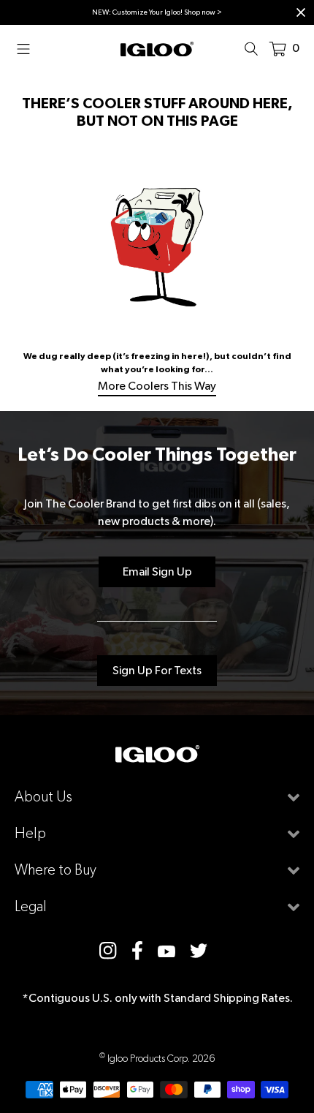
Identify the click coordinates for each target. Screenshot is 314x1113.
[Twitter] (198, 950)
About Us (43, 796)
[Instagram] (108, 950)
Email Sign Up (157, 571)
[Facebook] (137, 950)
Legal (31, 906)
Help (30, 833)
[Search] (255, 48)
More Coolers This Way (157, 386)
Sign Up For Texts (157, 670)
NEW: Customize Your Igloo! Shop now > (157, 12)
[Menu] (28, 48)
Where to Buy (55, 869)
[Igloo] (157, 48)
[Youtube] (166, 950)
